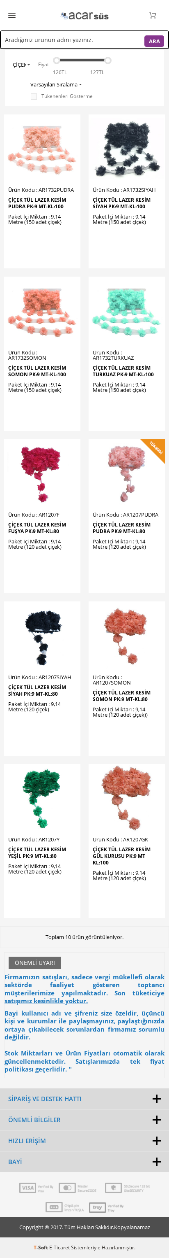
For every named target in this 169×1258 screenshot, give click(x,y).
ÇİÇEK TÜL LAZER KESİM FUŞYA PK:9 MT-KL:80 (37, 528)
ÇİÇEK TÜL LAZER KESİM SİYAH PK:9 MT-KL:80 (37, 690)
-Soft (41, 1247)
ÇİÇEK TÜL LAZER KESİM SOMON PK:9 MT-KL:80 (122, 696)
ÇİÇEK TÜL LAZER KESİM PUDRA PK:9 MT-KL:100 (37, 203)
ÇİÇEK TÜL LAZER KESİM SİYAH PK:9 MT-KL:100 (122, 203)
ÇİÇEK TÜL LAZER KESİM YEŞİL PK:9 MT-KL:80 (37, 853)
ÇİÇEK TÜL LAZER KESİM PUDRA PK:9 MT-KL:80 (122, 528)
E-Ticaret (59, 1247)
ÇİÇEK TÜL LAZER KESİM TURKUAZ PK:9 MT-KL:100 (123, 371)
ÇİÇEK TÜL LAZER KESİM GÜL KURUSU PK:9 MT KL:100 (122, 856)
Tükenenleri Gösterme (67, 96)
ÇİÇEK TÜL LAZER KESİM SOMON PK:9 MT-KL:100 (37, 371)
